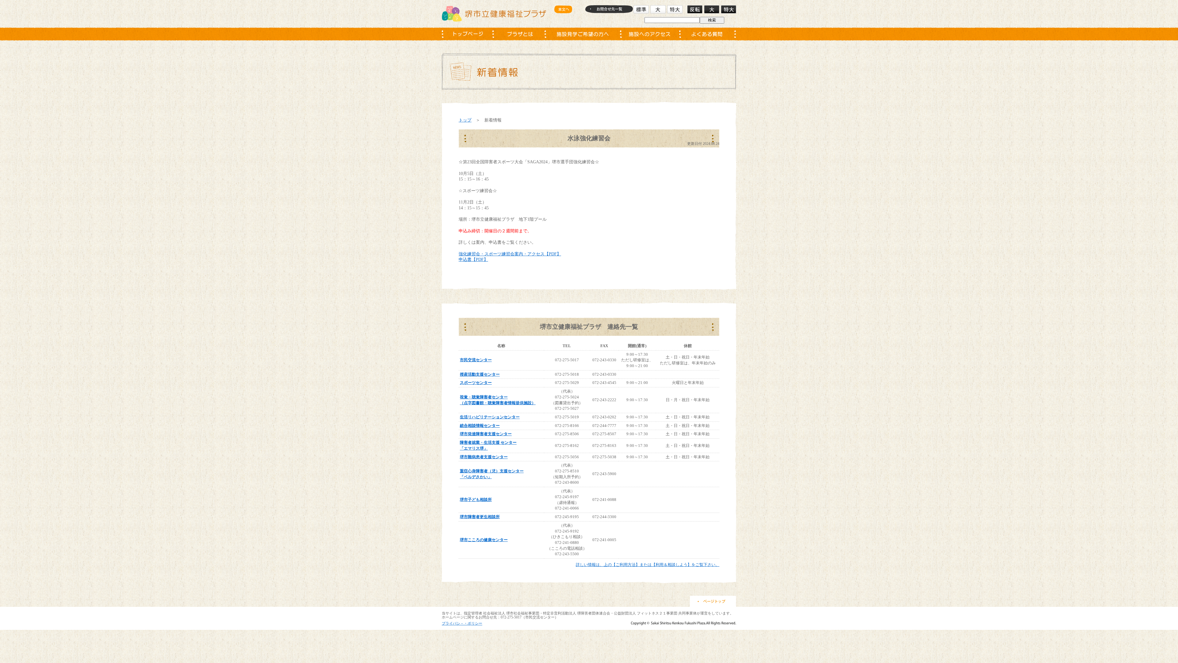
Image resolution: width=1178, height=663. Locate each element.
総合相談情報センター (480, 425)
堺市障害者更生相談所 (480, 516)
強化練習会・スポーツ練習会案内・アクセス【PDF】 (510, 253)
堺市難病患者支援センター (484, 457)
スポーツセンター (476, 382)
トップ (465, 120)
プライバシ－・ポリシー (462, 623)
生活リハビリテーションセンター (490, 417)
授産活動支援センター (480, 374)
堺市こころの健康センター (484, 539)
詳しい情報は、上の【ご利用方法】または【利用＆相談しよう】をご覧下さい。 (647, 564)
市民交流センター (476, 360)
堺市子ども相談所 (476, 499)
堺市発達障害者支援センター (486, 434)
